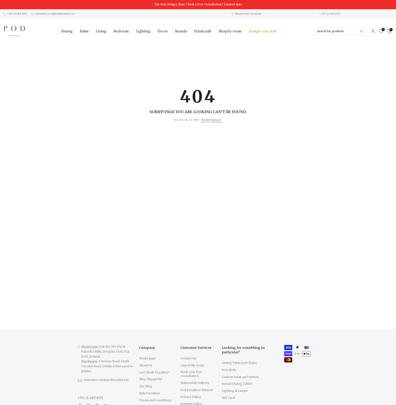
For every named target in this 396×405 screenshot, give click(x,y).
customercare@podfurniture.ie (105, 380)
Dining (67, 31)
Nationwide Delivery (195, 383)
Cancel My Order (192, 365)
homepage (212, 120)
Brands (181, 31)
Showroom (89, 346)
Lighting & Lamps (235, 391)
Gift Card (228, 398)
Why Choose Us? (150, 379)
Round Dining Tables (237, 384)
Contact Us (188, 358)
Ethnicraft (202, 31)
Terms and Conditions (155, 400)
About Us (145, 365)
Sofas (84, 31)
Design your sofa (263, 31)
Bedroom (121, 31)
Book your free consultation (191, 374)
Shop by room (230, 31)
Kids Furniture (149, 393)
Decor (163, 31)
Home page (147, 358)
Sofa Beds (229, 370)
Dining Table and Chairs (239, 363)
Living (101, 31)
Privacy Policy (190, 397)
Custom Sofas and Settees (240, 377)
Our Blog (145, 386)
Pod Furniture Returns (196, 390)
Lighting (143, 31)
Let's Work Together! (154, 372)
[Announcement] (198, 4)
